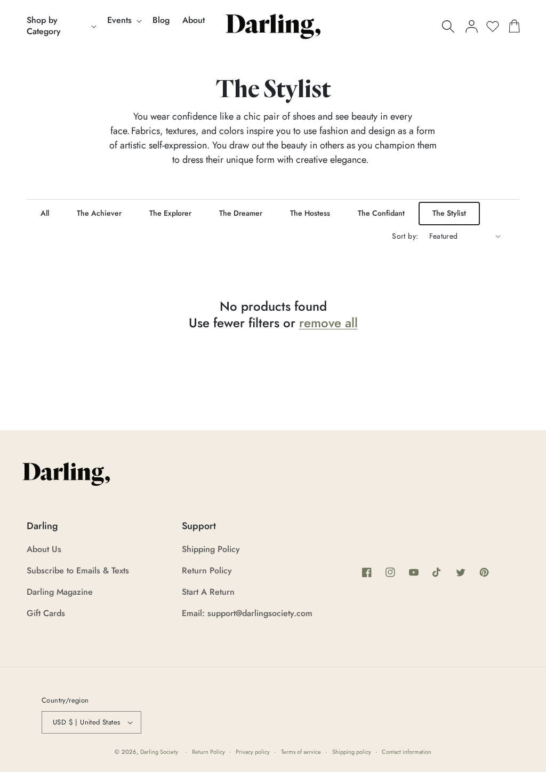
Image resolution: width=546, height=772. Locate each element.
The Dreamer (240, 213)
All (45, 213)
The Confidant (381, 213)
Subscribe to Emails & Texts (78, 570)
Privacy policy (253, 751)
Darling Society (159, 751)
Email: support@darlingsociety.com (247, 613)
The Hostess (310, 213)
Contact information (406, 751)
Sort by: (405, 236)
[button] (60, 26)
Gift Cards (46, 613)
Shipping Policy (211, 549)
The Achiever (99, 213)
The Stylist (449, 213)
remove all (328, 322)
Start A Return (208, 592)
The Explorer (170, 213)
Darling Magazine (60, 592)
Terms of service (301, 751)
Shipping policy (351, 751)
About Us (44, 549)
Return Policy (207, 570)
